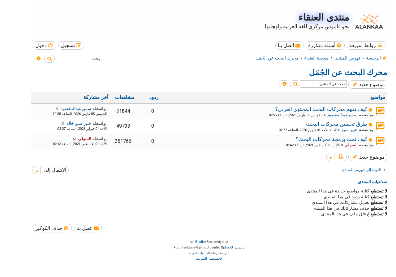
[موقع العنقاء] (367, 21)
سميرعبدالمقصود (342, 114)
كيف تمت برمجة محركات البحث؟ (331, 139)
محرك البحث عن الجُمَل (348, 72)
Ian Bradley (198, 242)
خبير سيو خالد (345, 129)
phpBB (228, 247)
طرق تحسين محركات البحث (336, 124)
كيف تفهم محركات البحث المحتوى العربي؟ (321, 109)
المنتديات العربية (199, 253)
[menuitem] (325, 45)
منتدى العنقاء (324, 17)
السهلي (351, 144)
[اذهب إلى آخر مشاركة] (57, 108)
